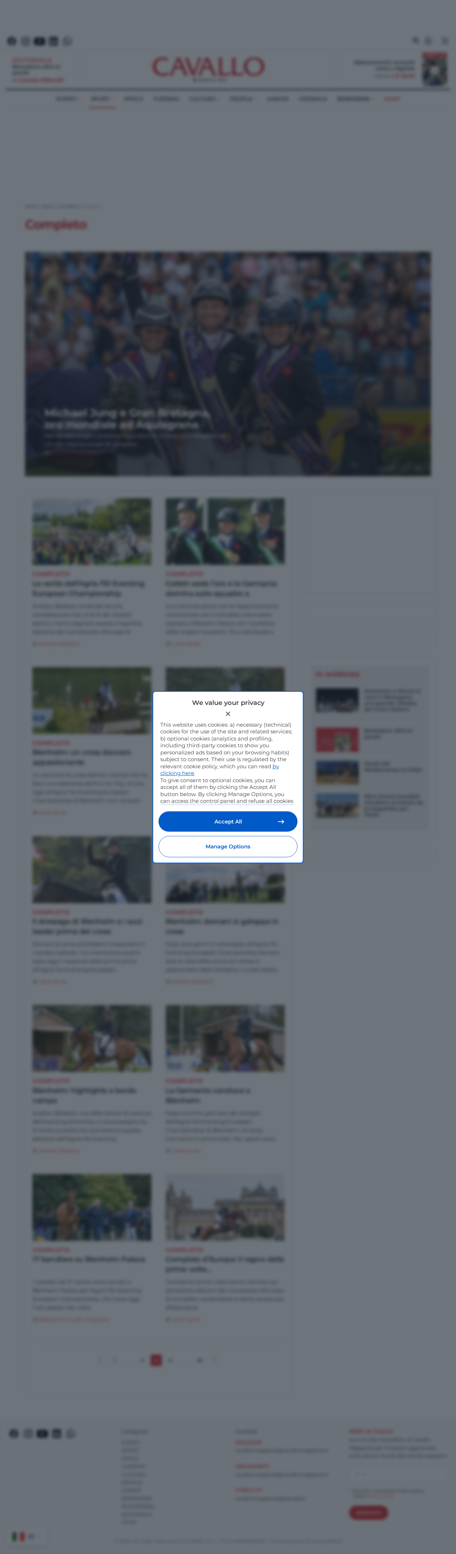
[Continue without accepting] (228, 714)
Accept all (228, 821)
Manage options (228, 846)
